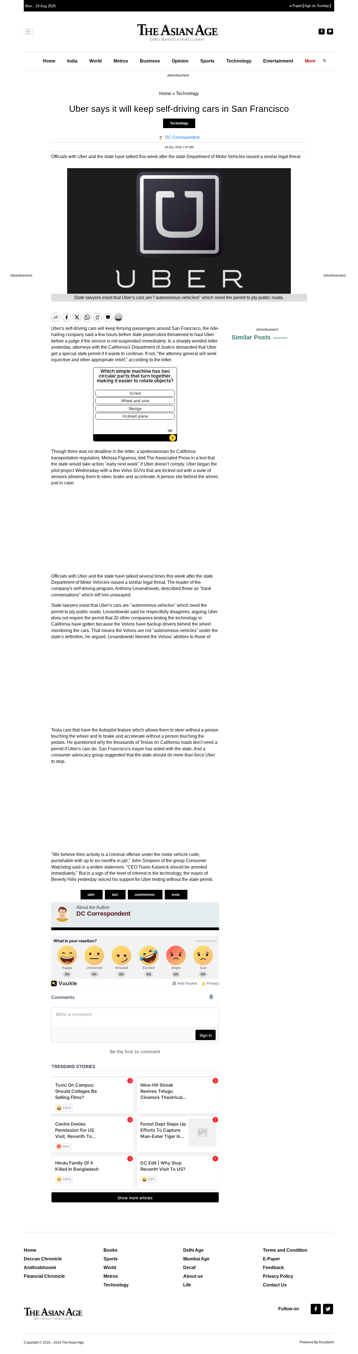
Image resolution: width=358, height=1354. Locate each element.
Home (49, 61)
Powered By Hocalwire (317, 1342)
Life (187, 1285)
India (72, 61)
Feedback (273, 1267)
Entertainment (278, 61)
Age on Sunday (316, 6)
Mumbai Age (196, 1258)
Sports (207, 61)
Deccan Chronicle (43, 1258)
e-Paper (295, 6)
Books (110, 1250)
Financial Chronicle (44, 1276)
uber (92, 895)
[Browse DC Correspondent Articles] (62, 913)
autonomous (145, 895)
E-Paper (271, 1258)
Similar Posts (251, 337)
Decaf (189, 1267)
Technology (238, 61)
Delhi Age (193, 1250)
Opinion (180, 61)
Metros (121, 61)
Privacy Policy (278, 1276)
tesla (176, 895)
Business (150, 61)
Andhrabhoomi (40, 1267)
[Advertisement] (135, 529)
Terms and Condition (285, 1250)
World (95, 61)
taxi (115, 895)
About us (193, 1276)
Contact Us (275, 1285)
